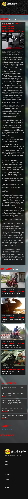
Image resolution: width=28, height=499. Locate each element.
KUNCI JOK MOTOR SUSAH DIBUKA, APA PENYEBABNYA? (12, 395)
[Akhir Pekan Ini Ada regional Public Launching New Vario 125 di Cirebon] (13, 332)
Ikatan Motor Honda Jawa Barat (13, 291)
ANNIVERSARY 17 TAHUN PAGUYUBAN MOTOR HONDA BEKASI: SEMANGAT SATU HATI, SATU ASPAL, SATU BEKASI (13, 402)
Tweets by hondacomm (6, 429)
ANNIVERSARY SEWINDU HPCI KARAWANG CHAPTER (13, 417)
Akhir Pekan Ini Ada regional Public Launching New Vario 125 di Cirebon (11, 346)
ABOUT (6, 472)
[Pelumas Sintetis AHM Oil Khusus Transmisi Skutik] (13, 358)
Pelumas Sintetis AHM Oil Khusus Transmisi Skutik (11, 372)
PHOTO (6, 462)
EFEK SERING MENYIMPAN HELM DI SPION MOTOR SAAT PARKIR (13, 410)
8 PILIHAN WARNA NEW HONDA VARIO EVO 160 (13, 388)
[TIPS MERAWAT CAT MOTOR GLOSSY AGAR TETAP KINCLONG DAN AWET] (13, 279)
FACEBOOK (7, 479)
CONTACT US (8, 475)
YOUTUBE (7, 488)
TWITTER (7, 482)
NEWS (6, 459)
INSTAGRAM (8, 485)
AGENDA (7, 469)
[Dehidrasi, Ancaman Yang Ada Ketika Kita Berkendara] (13, 306)
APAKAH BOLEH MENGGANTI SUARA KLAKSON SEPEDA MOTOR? (13, 28)
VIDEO (6, 464)
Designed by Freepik (9, 490)
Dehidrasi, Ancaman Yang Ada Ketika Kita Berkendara (13, 320)
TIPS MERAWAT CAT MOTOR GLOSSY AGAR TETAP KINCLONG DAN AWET (12, 294)
